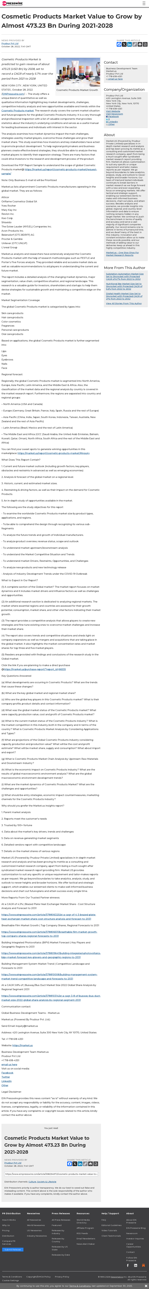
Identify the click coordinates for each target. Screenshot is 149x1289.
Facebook (7, 1072)
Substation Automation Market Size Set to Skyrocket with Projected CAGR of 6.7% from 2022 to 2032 (125, 276)
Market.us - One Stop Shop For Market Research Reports (122, 254)
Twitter (5, 1077)
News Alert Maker (86, 1244)
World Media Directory (83, 1221)
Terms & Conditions (12, 1277)
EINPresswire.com (13, 94)
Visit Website (113, 111)
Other (4, 1085)
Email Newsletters (86, 1238)
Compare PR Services (8, 1242)
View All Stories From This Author (124, 303)
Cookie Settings (10, 1280)
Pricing (5, 1230)
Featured (56, 1225)
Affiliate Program (85, 1228)
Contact (130, 1252)
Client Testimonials (111, 1236)
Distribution (8, 1236)
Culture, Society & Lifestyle (42, 1181)
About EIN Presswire (131, 1221)
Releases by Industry (58, 1232)
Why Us (6, 1225)
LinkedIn (6, 1081)
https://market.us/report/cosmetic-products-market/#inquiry (54, 453)
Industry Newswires (37, 1236)
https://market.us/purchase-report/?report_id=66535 (35, 669)
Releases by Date (61, 1255)
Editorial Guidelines (111, 1225)
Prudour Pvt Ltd (9, 43)
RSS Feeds (82, 1233)
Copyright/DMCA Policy (38, 1277)
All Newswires (34, 1220)
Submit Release (13, 1249)
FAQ (104, 1220)
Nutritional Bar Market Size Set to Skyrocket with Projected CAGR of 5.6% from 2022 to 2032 (124, 286)
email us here (9, 1064)
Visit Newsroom (114, 114)
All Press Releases (61, 1220)
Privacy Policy (62, 1277)
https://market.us (22, 1045)
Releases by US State (60, 1248)
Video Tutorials (109, 1230)
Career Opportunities (133, 1245)
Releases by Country (58, 1240)
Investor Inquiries (135, 1238)
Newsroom (132, 1233)
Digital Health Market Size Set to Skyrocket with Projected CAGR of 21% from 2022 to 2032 (124, 296)
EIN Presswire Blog (136, 1228)
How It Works (9, 1220)
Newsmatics (117, 1277)
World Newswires (36, 1225)
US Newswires (34, 1230)
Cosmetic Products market (17, 110)
